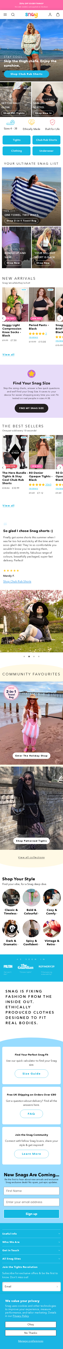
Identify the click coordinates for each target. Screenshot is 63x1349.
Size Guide (31, 1070)
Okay (30, 1324)
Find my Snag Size (31, 408)
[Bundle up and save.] (16, 247)
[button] (5, 14)
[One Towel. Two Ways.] (31, 196)
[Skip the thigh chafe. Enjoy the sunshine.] (31, 50)
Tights (17, 139)
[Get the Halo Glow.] (15, 99)
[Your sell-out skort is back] (46, 247)
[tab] (24, 652)
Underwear (46, 150)
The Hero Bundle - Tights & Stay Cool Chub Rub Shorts (15, 478)
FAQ (31, 1110)
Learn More (31, 1150)
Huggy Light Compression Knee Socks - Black (11, 330)
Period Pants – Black (39, 326)
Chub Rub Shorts (46, 139)
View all (8, 354)
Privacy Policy (21, 1315)
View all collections (31, 853)
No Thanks (30, 1332)
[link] (50, 14)
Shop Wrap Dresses (15, 577)
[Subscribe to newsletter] (57, 1283)
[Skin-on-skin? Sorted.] (47, 99)
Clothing (16, 150)
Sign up (31, 1210)
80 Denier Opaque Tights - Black (40, 476)
